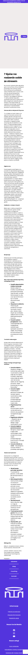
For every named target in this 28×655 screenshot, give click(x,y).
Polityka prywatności (14, 612)
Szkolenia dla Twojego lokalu (14, 653)
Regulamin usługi (14, 618)
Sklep (14, 566)
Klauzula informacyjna (14, 615)
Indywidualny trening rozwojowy (14, 649)
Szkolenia (14, 561)
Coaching (14, 571)
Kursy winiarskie (14, 646)
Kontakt (14, 576)
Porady (12, 559)
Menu (24, 36)
